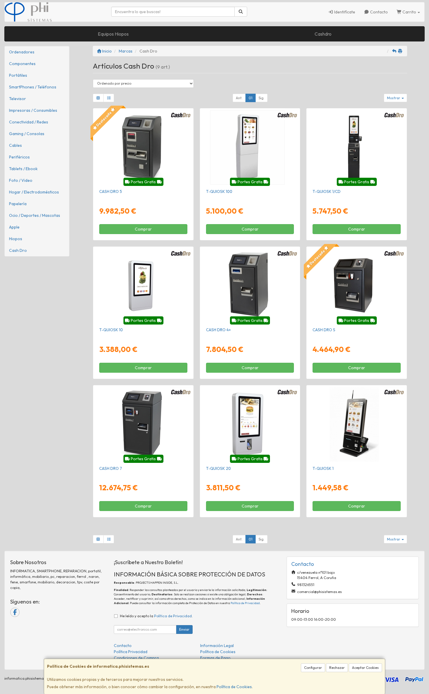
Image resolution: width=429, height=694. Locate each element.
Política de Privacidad (245, 603)
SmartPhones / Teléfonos (32, 87)
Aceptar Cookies (365, 667)
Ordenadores (21, 52)
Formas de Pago (215, 657)
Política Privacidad (130, 651)
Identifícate (344, 12)
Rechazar (337, 667)
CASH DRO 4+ (218, 329)
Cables (15, 145)
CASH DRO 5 (110, 191)
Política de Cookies (234, 686)
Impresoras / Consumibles (33, 110)
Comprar (143, 229)
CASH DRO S (324, 329)
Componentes (22, 63)
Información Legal (217, 645)
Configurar (313, 667)
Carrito (409, 12)
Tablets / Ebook (23, 168)
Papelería (18, 203)
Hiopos (15, 238)
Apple (14, 227)
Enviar (184, 629)
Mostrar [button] (394, 98)
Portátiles (18, 75)
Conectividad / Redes (28, 122)
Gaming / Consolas (26, 133)
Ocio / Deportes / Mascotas (34, 215)
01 (250, 98)
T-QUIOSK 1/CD (327, 191)
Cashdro (323, 34)
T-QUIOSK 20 (218, 468)
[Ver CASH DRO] (143, 147)
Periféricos (19, 157)
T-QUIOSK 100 (219, 191)
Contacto (378, 12)
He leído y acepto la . (156, 615)
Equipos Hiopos (113, 34)
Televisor (17, 98)
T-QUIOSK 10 (111, 329)
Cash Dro (18, 250)
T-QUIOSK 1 (323, 468)
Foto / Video (20, 180)
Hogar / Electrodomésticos (34, 192)
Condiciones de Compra (136, 657)
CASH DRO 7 (110, 468)
